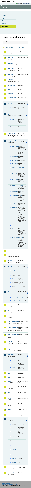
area (13, 427)
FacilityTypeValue (15, 191)
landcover (11, 354)
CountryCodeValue (15, 173)
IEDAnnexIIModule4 (13, 334)
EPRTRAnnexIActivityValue (15, 185)
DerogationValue (15, 179)
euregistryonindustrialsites (13, 141)
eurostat (10, 251)
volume (14, 462)
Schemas (4, 23)
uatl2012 (14, 367)
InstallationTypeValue (15, 203)
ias (8, 310)
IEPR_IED (10, 341)
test (9, 415)
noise (9, 398)
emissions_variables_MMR (15, 297)
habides (10, 304)
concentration (15, 431)
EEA (8, 1)
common (10, 93)
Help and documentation (7, 12)
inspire (10, 349)
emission (14, 436)
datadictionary (12, 97)
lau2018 (10, 381)
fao (8, 255)
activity (13, 119)
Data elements (5, 20)
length (13, 441)
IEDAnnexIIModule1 (13, 321)
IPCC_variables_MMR (15, 300)
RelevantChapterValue (15, 237)
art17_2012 (11, 74)
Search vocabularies (9, 47)
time (13, 454)
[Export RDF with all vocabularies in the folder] (27, 105)
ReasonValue (15, 228)
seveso (10, 409)
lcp (8, 387)
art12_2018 (11, 63)
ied (8, 316)
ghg (9, 291)
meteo (13, 445)
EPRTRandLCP (12, 133)
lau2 (9, 377)
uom (9, 419)
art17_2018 (11, 80)
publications (11, 403)
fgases (10, 260)
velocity (14, 458)
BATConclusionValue (15, 163)
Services (4, 29)
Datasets (4, 15)
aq (8, 52)
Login (19, 3)
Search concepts (20, 47)
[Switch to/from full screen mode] (21, 3)
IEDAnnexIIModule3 (13, 327)
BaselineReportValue (15, 156)
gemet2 (10, 266)
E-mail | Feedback (6, 483)
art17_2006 (11, 68)
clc (12, 360)
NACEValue (14, 207)
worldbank (11, 472)
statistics (14, 449)
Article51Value (15, 146)
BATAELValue (15, 160)
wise (9, 467)
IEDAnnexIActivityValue (15, 195)
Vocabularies (5, 26)
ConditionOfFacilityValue (15, 167)
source (13, 278)
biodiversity (11, 85)
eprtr (9, 114)
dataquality (11, 103)
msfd (9, 392)
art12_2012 (11, 57)
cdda (9, 89)
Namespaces (5, 31)
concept (14, 270)
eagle (13, 363)
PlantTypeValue (15, 225)
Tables (3, 18)
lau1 (9, 373)
